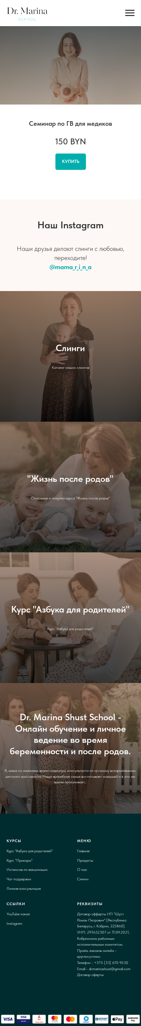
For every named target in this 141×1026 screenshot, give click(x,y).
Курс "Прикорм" (19, 860)
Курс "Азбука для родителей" (30, 851)
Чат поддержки (19, 879)
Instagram (14, 923)
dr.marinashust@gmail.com (110, 969)
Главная (83, 851)
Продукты (85, 860)
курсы (14, 841)
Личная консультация (24, 888)
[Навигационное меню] (129, 13)
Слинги (83, 879)
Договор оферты (90, 974)
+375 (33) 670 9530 (111, 962)
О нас (82, 869)
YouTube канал (18, 914)
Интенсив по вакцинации (27, 869)
